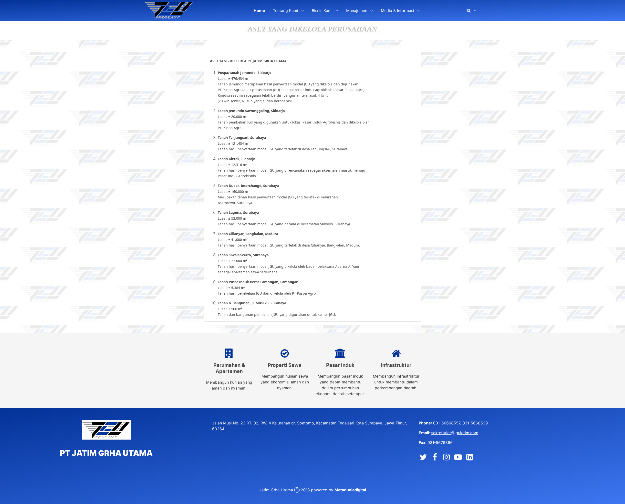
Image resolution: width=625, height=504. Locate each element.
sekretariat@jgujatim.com (454, 432)
